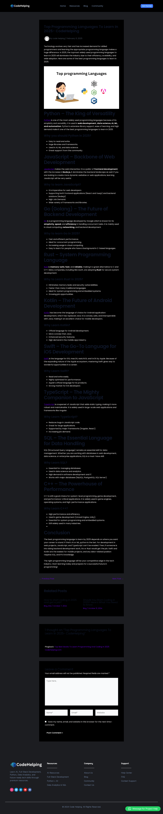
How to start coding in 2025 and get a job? (60, 601)
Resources (75, 6)
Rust (46, 266)
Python (47, 120)
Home (63, 6)
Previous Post (46, 579)
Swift (46, 358)
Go (45, 221)
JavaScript (49, 169)
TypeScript (49, 404)
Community (97, 6)
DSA (49, 606)
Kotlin (47, 312)
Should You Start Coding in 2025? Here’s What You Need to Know (100, 602)
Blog (86, 6)
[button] (147, 6)
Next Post (118, 579)
